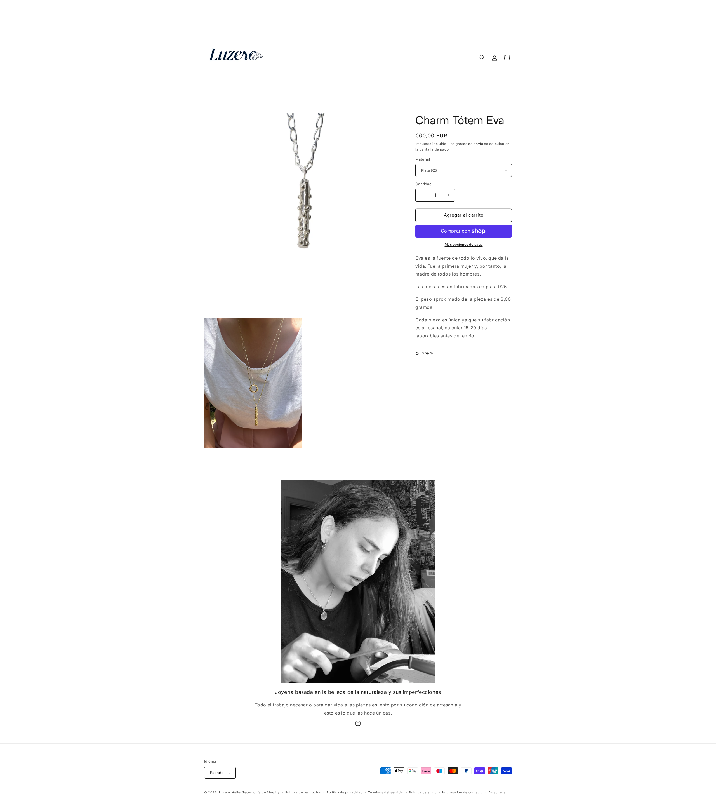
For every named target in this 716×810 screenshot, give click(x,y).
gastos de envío (469, 144)
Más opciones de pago (464, 244)
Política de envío (423, 792)
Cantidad (423, 184)
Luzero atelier (231, 792)
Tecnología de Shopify (261, 792)
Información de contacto (462, 792)
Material (422, 159)
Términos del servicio (386, 792)
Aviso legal (498, 792)
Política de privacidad (344, 792)
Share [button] (427, 353)
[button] (482, 57)
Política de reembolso (303, 792)
